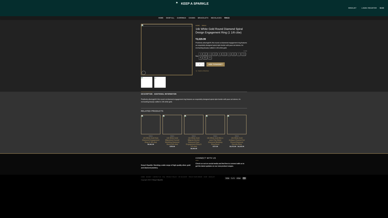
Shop (205, 177)
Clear (245, 51)
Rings (227, 18)
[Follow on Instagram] (5, 8)
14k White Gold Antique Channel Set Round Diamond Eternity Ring (237, 141)
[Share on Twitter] (199, 76)
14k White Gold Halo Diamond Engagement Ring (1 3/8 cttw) (150, 140)
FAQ (163, 177)
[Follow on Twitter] (8, 8)
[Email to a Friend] (201, 76)
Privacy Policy (171, 177)
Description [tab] (147, 94)
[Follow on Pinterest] (13, 8)
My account (183, 177)
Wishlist (212, 177)
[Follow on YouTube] (205, 171)
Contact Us (157, 177)
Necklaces (216, 18)
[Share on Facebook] (197, 76)
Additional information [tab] (165, 94)
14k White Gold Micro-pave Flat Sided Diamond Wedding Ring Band (215, 141)
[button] (202, 71)
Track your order (195, 177)
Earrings (181, 18)
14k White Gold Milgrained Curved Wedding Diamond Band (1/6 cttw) (172, 141)
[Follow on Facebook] (3, 8)
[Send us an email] (11, 8)
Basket (148, 177)
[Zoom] (144, 73)
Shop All (170, 18)
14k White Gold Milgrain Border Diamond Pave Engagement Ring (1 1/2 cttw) (194, 142)
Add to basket (215, 64)
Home (160, 18)
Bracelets (203, 18)
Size (197, 56)
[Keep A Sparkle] (194, 8)
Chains (192, 18)
